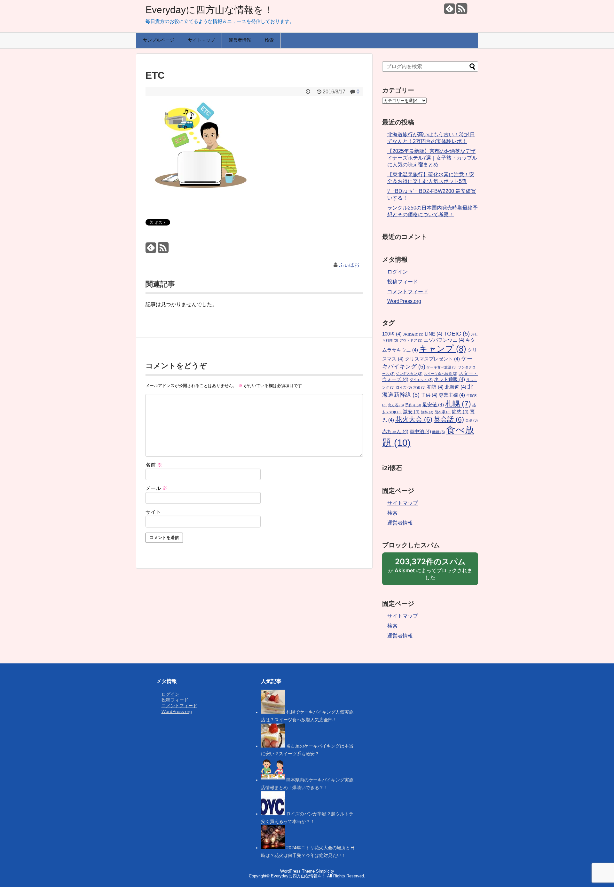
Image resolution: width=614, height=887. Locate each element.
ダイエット (421, 380)
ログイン (397, 271)
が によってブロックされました (430, 571)
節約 (460, 411)
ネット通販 (449, 379)
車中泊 (420, 431)
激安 (411, 411)
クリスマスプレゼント (432, 358)
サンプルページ (158, 40)
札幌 (458, 404)
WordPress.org (404, 301)
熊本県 (443, 412)
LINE (433, 334)
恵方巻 (396, 405)
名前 (154, 465)
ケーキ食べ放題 (442, 367)
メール (156, 488)
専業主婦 (452, 395)
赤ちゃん (395, 431)
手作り (413, 405)
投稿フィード (402, 281)
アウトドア (410, 340)
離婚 (438, 432)
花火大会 (413, 419)
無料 (427, 412)
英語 (471, 420)
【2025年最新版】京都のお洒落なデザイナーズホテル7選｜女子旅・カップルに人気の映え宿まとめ (432, 157)
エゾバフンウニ (444, 340)
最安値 (433, 404)
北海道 (455, 387)
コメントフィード (407, 291)
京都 (419, 387)
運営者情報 (240, 40)
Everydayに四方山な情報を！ (209, 9)
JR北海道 (413, 334)
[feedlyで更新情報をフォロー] (449, 11)
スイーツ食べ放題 (440, 374)
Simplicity (325, 871)
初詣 (435, 387)
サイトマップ (201, 40)
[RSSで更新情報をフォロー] (461, 11)
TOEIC (457, 333)
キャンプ (442, 348)
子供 (429, 395)
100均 (392, 334)
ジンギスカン (409, 374)
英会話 (449, 419)
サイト (153, 512)
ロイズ (404, 387)
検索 (269, 40)
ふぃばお (349, 264)
